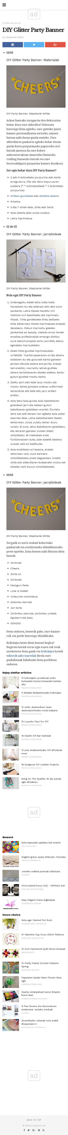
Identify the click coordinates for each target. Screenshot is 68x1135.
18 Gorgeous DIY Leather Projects (40, 764)
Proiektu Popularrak (11, 23)
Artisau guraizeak (21, 195)
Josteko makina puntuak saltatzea (40, 871)
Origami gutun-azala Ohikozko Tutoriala (43, 857)
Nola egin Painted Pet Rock (36, 920)
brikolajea (47, 651)
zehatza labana (49, 195)
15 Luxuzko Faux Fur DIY (34, 721)
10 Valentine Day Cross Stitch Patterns (42, 934)
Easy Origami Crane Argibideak (38, 900)
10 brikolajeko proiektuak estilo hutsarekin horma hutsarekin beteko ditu (41, 681)
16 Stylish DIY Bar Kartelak (36, 735)
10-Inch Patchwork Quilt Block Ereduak (43, 949)
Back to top (34, 1120)
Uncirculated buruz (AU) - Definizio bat (43, 885)
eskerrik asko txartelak (21, 655)
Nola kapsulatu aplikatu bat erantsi (41, 842)
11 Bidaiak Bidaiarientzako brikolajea (41, 692)
